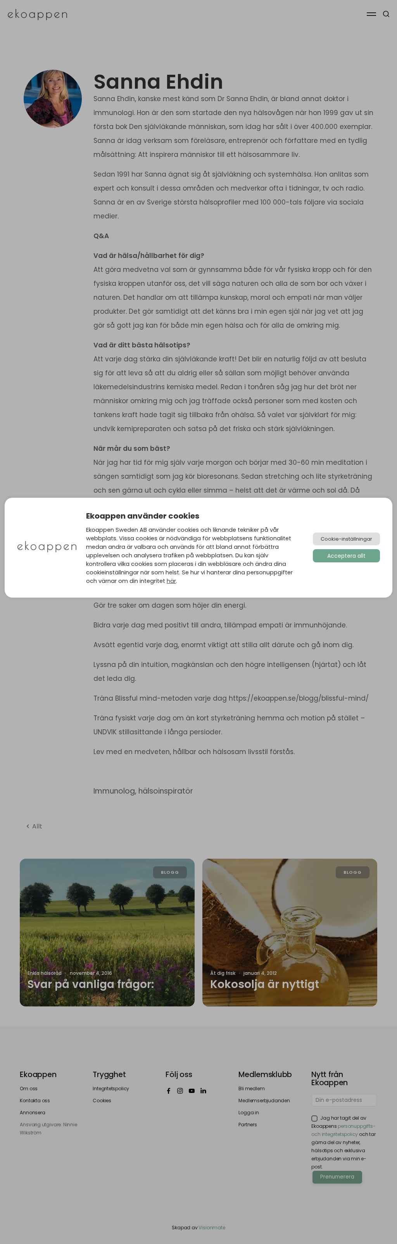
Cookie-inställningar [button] (346, 539)
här (171, 581)
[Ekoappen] (47, 547)
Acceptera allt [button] (346, 556)
